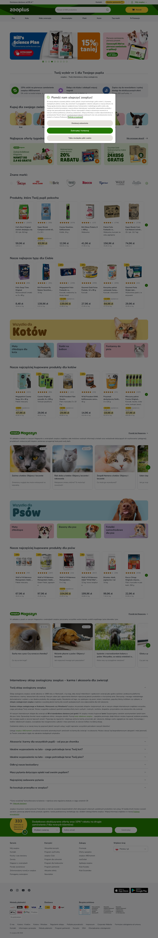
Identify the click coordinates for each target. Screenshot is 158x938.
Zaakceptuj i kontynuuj (80, 130)
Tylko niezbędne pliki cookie (80, 138)
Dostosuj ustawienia (80, 123)
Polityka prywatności (75, 117)
